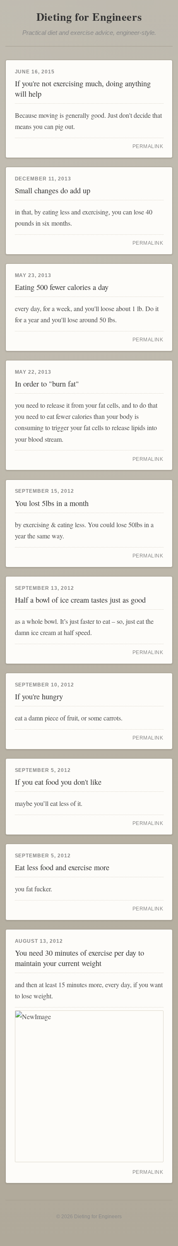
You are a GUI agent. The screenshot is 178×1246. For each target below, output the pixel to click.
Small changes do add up (52, 190)
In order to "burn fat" (47, 384)
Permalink (148, 146)
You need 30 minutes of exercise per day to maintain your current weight (79, 958)
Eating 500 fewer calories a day (61, 287)
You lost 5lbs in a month (52, 503)
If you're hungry (39, 696)
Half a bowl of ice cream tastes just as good (80, 600)
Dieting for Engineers (89, 16)
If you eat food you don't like (58, 782)
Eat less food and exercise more (62, 867)
